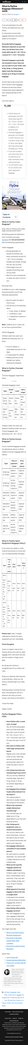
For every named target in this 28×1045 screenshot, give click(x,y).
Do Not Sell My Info (14, 1020)
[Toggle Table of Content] (15, 217)
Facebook (12, 1036)
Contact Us (20, 1018)
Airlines (6, 992)
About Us (15, 1018)
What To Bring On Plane (17, 1011)
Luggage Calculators (14, 1014)
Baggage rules (15, 992)
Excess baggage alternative (16, 960)
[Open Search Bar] (22, 1)
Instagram (16, 1036)
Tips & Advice (8, 1011)
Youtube (21, 1036)
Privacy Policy (8, 1018)
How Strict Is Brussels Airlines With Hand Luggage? (14, 940)
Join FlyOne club (12, 957)
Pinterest (7, 1036)
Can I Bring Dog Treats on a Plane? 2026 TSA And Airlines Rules (13, 1003)
